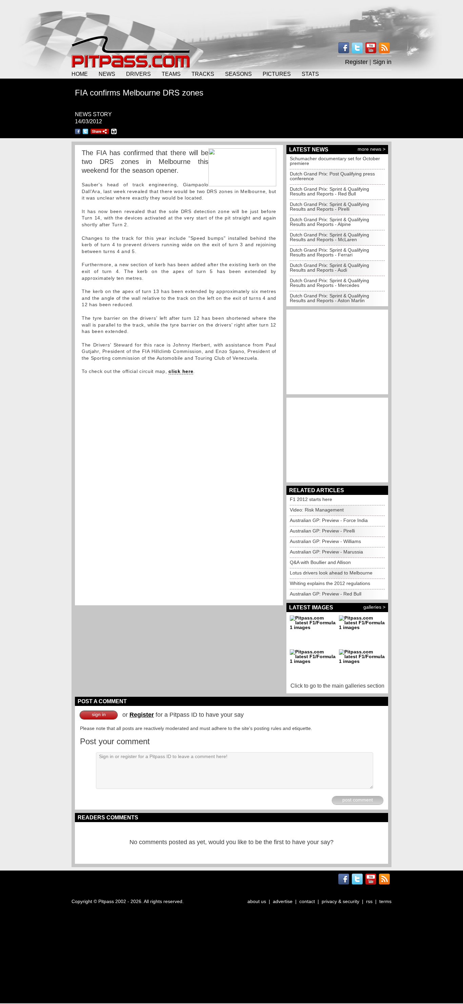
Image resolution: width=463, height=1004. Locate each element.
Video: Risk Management (317, 510)
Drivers (138, 74)
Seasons (238, 74)
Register (356, 62)
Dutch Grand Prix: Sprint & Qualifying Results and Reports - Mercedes (329, 283)
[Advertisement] (231, 17)
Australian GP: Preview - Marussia (326, 552)
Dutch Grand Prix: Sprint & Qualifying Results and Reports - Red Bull (329, 191)
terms (385, 901)
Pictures (277, 74)
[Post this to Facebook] (77, 131)
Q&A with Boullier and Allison (320, 562)
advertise (283, 901)
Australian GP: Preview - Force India (329, 520)
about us (256, 901)
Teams (171, 74)
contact (307, 901)
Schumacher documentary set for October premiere (335, 161)
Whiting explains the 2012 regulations (330, 583)
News (107, 74)
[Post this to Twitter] (85, 131)
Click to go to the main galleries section (337, 686)
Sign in (382, 62)
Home (80, 74)
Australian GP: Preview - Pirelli (322, 531)
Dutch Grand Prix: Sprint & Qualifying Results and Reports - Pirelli (329, 207)
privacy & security (340, 901)
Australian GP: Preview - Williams (325, 541)
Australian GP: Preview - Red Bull (325, 594)
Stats (310, 74)
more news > (371, 149)
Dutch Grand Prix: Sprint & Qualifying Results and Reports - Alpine (329, 222)
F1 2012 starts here (311, 499)
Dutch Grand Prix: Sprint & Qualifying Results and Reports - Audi (329, 268)
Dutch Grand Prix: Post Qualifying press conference (332, 176)
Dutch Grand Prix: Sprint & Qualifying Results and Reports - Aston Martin (329, 298)
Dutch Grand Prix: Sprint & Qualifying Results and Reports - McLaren (329, 237)
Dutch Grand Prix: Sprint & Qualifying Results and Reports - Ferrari (329, 252)
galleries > (374, 607)
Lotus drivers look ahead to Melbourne (331, 573)
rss (369, 901)
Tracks (203, 74)
